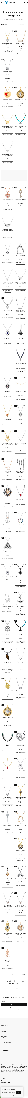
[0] (23, 2)
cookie (3, 1092)
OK (19, 1092)
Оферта (3, 1078)
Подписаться (14, 1005)
